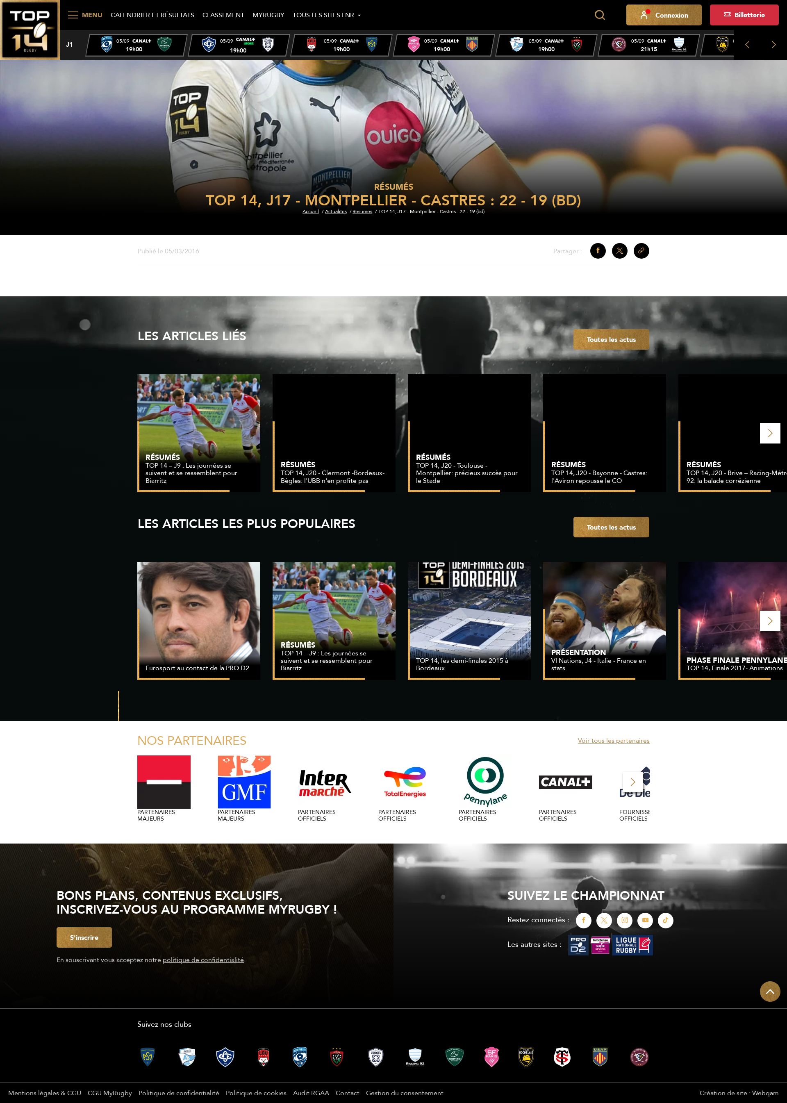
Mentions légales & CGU (44, 1093)
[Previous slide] (747, 45)
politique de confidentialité (203, 959)
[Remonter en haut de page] (770, 991)
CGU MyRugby (110, 1093)
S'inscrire (84, 937)
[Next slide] (773, 45)
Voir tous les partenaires (614, 740)
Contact (347, 1093)
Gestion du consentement (405, 1092)
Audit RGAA (311, 1093)
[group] (136, 45)
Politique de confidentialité (179, 1093)
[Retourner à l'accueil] (30, 29)
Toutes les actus (611, 339)
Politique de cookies (256, 1093)
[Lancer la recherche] (599, 15)
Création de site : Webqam (739, 1092)
